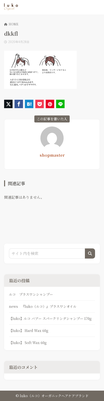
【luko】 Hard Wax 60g (28, 330)
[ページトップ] (94, 391)
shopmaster (52, 155)
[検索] (90, 253)
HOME (13, 24)
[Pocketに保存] (39, 104)
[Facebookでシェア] (19, 104)
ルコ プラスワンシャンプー (31, 294)
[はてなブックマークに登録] (29, 104)
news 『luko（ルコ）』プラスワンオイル (42, 306)
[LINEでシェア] (60, 104)
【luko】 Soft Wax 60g (28, 342)
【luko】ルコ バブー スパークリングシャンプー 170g (50, 318)
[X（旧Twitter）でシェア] (8, 104)
